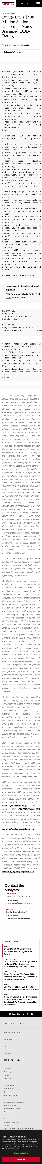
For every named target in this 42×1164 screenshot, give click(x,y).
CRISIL (6, 1046)
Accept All (21, 1160)
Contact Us (7, 1053)
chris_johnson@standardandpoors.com (20, 903)
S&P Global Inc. (12, 1060)
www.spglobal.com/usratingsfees (18, 829)
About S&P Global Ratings (12, 1032)
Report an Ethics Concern (12, 1108)
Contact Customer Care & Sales (14, 1102)
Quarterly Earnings (10, 1092)
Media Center (8, 1039)
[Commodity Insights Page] (23, 1014)
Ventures (6, 1075)
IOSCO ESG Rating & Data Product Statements (18, 1128)
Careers (6, 1119)
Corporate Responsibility (11, 1122)
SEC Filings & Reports (11, 1095)
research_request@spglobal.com (18, 871)
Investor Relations (9, 1085)
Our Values (7, 1068)
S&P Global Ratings (14, 1024)
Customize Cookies (21, 1153)
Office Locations (9, 1112)
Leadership (7, 1125)
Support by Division (10, 1105)
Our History (7, 1072)
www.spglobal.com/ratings (14, 805)
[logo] (8, 3)
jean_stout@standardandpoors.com (19, 919)
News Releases (9, 1088)
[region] (21, 1147)
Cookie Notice (15, 1148)
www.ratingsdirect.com (29, 809)
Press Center (8, 1078)
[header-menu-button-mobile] (38, 3)
